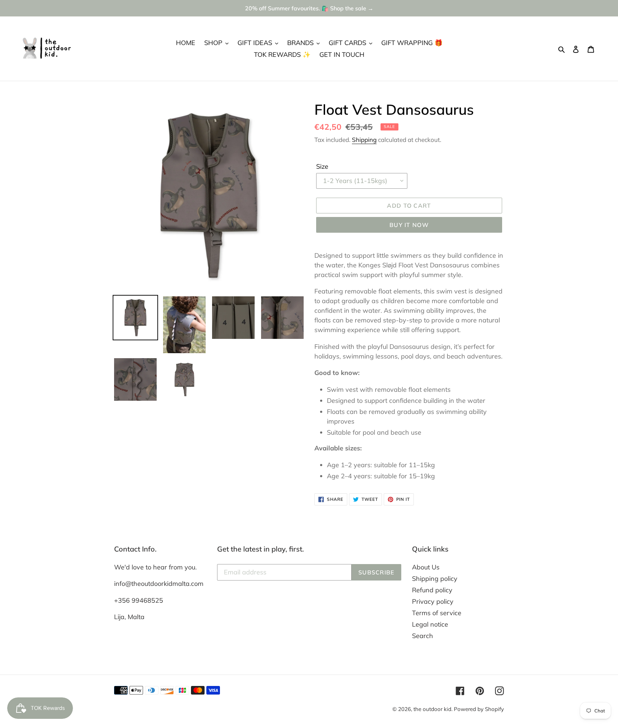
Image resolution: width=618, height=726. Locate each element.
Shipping (364, 139)
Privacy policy (432, 601)
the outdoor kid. (433, 709)
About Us (426, 567)
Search (422, 636)
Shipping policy (434, 578)
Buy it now (409, 224)
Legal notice (430, 624)
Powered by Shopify (479, 709)
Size (322, 166)
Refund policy (432, 590)
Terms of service (436, 613)
